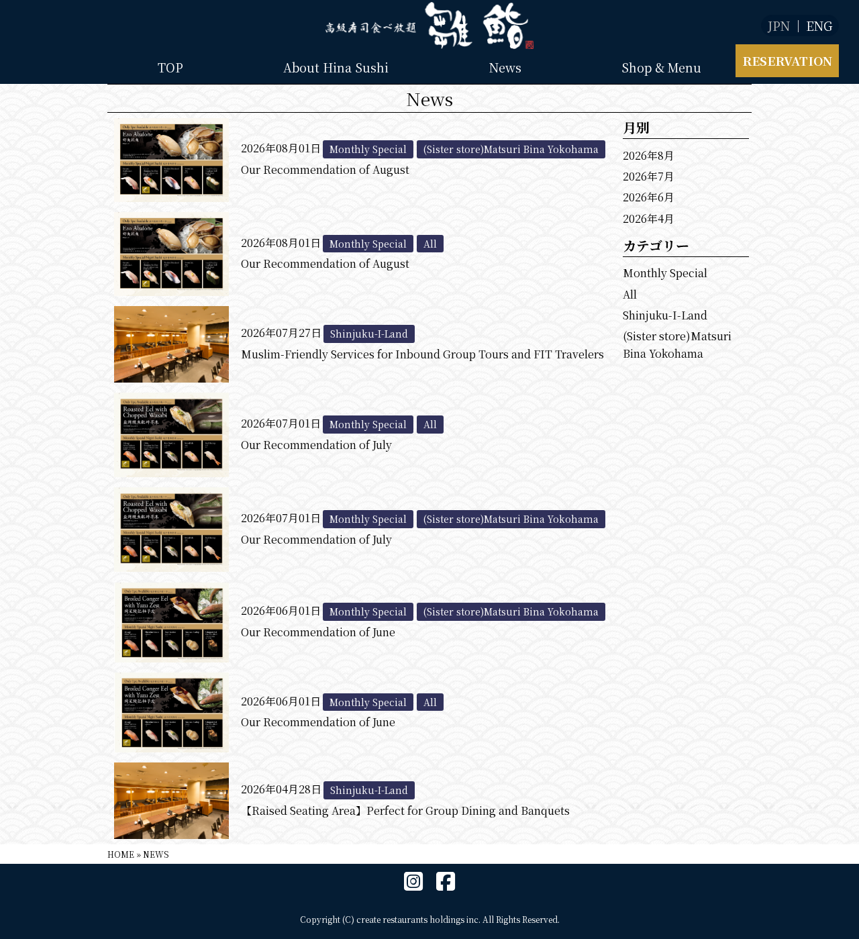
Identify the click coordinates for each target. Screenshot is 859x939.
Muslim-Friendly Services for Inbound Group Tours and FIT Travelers (422, 354)
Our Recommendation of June (318, 632)
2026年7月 (648, 176)
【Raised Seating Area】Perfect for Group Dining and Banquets (405, 810)
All (630, 294)
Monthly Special (665, 273)
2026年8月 (648, 155)
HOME (120, 854)
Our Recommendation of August (325, 169)
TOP (170, 67)
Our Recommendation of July (316, 444)
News (505, 67)
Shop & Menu (661, 67)
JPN (779, 25)
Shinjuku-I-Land (665, 315)
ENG (819, 25)
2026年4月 (648, 218)
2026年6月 (648, 197)
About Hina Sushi (336, 67)
